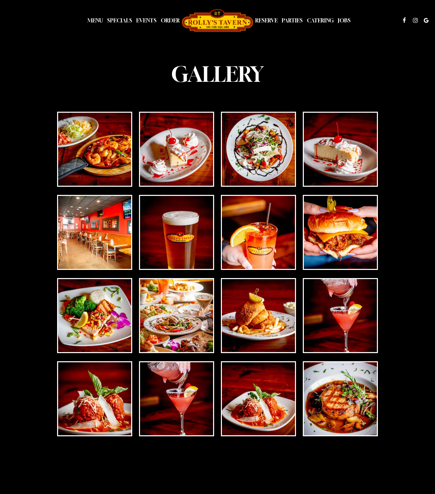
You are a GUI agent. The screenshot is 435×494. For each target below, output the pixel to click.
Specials (119, 20)
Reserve (266, 20)
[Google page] (426, 20)
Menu (95, 20)
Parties (292, 20)
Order (170, 20)
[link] (217, 20)
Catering (320, 20)
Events (146, 20)
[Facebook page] (404, 20)
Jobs (344, 20)
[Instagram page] (415, 20)
